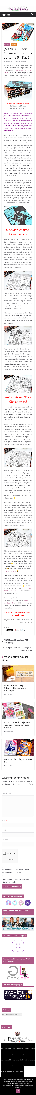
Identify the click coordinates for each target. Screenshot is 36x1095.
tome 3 (30, 70)
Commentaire (7, 793)
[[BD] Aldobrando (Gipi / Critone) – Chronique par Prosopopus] (18, 666)
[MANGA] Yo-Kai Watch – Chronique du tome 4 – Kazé (17, 649)
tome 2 (23, 70)
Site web (5, 840)
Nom (4, 820)
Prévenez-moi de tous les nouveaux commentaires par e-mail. (15, 871)
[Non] (33, 1086)
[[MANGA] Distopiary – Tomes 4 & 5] (18, 740)
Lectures (6, 44)
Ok (18, 1091)
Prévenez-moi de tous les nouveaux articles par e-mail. (15, 880)
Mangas (14, 44)
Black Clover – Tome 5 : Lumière (18, 103)
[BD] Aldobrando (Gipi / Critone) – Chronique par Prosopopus (15, 688)
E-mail (5, 830)
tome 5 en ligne (11, 571)
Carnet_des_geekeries (20, 61)
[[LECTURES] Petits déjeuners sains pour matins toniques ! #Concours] (18, 703)
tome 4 (7, 73)
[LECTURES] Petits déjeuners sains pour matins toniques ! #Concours (17, 725)
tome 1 (17, 70)
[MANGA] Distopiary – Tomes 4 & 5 (18, 760)
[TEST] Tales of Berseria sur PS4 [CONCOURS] (16, 641)
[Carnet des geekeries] (18, 7)
